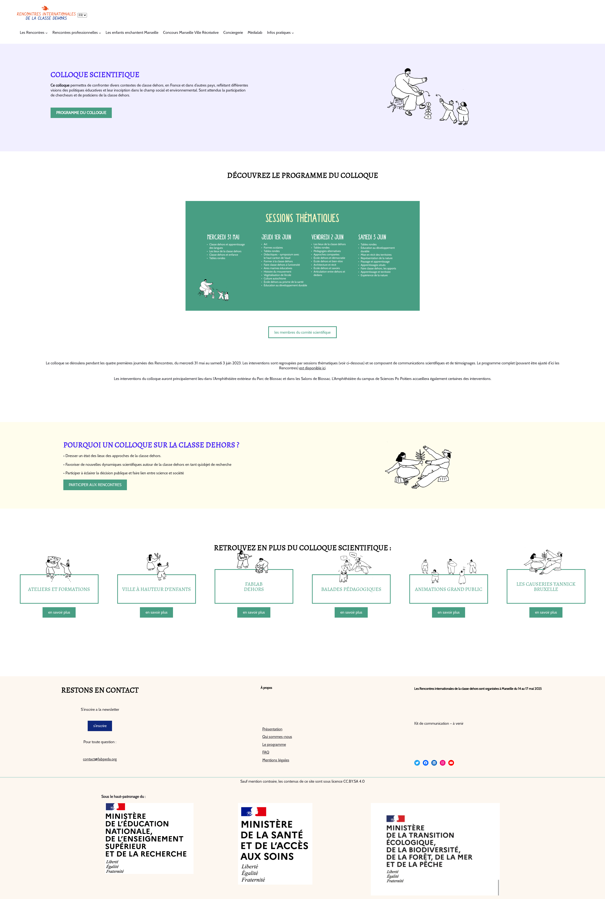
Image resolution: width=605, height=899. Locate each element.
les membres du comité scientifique (302, 332)
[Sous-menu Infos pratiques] (293, 33)
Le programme (274, 744)
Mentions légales (275, 760)
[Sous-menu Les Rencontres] (46, 33)
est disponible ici (312, 368)
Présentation (272, 729)
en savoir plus (59, 612)
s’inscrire (100, 726)
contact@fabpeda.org (100, 759)
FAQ (265, 752)
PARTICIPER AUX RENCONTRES (95, 485)
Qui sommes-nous (277, 736)
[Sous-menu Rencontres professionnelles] (100, 33)
